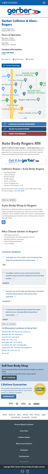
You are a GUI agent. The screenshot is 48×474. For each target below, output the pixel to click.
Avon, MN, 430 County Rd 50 (10, 337)
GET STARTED (9, 377)
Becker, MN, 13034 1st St (9, 340)
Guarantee (26, 417)
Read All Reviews (8, 200)
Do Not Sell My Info (24, 461)
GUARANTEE (8, 396)
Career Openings (12, 65)
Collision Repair (24, 437)
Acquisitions (15, 417)
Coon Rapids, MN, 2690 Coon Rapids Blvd (14, 345)
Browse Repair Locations (24, 424)
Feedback (31, 59)
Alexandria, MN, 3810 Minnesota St (12, 334)
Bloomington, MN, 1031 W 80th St (12, 342)
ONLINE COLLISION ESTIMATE (19, 129)
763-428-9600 (19, 191)
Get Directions (19, 59)
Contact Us (7, 59)
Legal (44, 415)
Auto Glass (24, 431)
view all (4, 353)
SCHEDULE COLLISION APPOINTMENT (22, 124)
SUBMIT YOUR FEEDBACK (17, 134)
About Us (12, 415)
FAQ (31, 415)
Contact (34, 417)
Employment (24, 456)
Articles (25, 415)
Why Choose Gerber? (24, 444)
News (19, 415)
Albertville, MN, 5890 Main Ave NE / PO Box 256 (16, 332)
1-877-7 (9, 3)
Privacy (37, 415)
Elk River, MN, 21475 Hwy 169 (11, 350)
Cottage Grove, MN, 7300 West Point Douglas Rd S (17, 347)
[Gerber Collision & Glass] (24, 11)
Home (5, 415)
